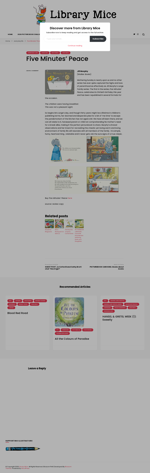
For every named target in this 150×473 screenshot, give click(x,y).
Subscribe (98, 38)
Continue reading (75, 45)
